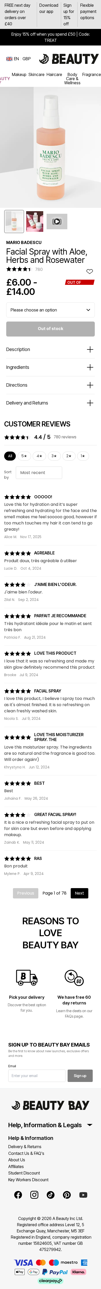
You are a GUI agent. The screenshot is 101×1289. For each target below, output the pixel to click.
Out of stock (50, 328)
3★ (54, 456)
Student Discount (24, 1173)
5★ (24, 456)
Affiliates (16, 1166)
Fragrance (91, 74)
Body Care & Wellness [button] (72, 78)
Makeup (19, 74)
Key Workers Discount (28, 1179)
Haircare (54, 74)
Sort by (8, 474)
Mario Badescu (23, 242)
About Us (16, 1159)
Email (12, 1066)
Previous (25, 893)
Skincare (36, 74)
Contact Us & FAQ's (26, 1153)
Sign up (80, 1075)
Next (79, 893)
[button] (14, 221)
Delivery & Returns (24, 1146)
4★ (39, 456)
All (10, 456)
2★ (69, 456)
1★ (83, 456)
